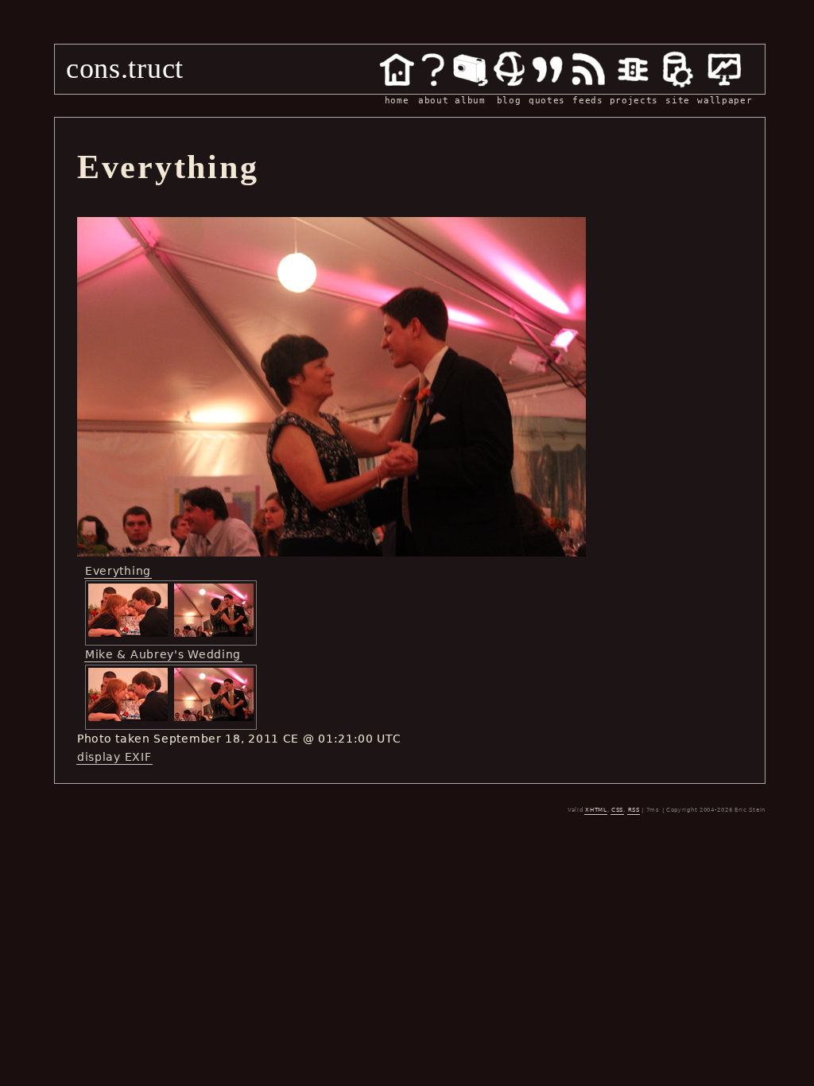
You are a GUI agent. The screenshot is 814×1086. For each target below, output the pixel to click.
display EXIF (114, 757)
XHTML (596, 810)
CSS (617, 810)
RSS (634, 810)
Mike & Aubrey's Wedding (163, 654)
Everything (118, 570)
